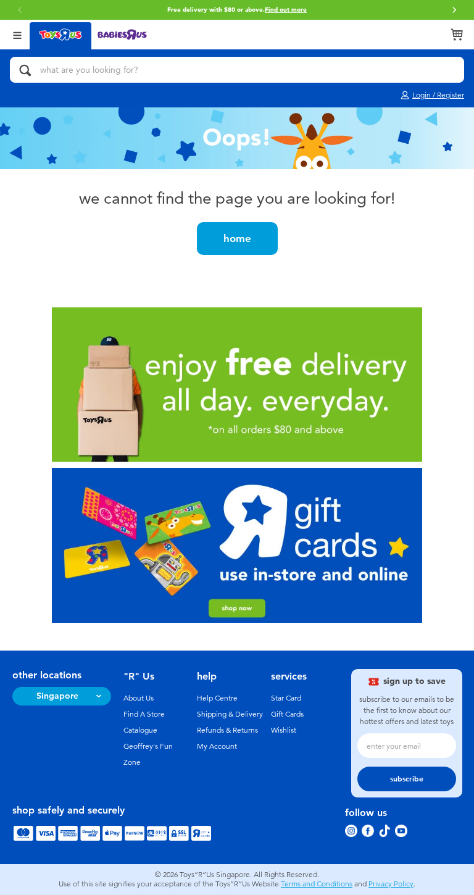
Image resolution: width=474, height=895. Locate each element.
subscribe (406, 779)
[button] (454, 10)
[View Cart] (456, 34)
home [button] (237, 238)
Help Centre (217, 698)
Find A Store (144, 714)
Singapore (57, 696)
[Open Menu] (17, 34)
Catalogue (140, 730)
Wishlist (283, 730)
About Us (138, 698)
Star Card (286, 698)
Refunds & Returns (227, 730)
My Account (217, 746)
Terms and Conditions (316, 884)
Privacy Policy (391, 884)
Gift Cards (287, 714)
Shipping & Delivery (230, 714)
